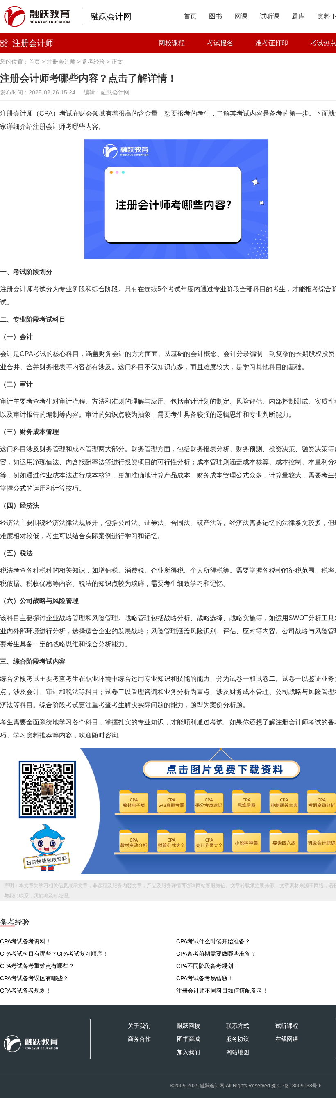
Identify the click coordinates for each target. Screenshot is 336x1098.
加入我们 (188, 1052)
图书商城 (188, 1039)
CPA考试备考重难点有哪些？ (37, 966)
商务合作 (139, 1039)
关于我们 (139, 1026)
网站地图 (237, 1052)
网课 (240, 16)
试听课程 (286, 1026)
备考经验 (93, 61)
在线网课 (286, 1039)
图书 (215, 16)
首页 (190, 16)
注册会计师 (32, 43)
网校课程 (172, 42)
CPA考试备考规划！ (25, 990)
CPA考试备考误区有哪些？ (34, 978)
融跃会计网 (111, 16)
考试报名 (220, 42)
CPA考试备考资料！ (25, 941)
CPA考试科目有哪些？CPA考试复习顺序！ (54, 953)
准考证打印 (271, 42)
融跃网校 (188, 1026)
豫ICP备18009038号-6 (296, 1086)
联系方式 (237, 1026)
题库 (298, 16)
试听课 (269, 16)
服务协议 (237, 1039)
